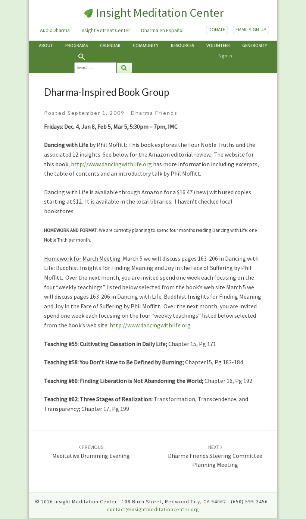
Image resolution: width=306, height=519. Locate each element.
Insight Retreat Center (105, 30)
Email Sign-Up (250, 29)
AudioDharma (55, 30)
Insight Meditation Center (160, 12)
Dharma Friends (154, 113)
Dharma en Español (162, 30)
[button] (103, 56)
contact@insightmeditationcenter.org (153, 509)
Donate (217, 29)
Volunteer (218, 46)
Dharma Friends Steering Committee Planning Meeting (215, 456)
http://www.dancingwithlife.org (111, 164)
